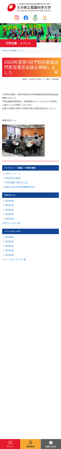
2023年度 (9, 214)
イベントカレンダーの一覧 (14, 259)
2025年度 (9, 205)
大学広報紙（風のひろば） (17, 182)
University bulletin (13, 178)
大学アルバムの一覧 (11, 223)
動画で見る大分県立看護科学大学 (20, 187)
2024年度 (9, 210)
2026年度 (9, 201)
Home (5, 51)
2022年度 (9, 219)
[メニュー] (10, 444)
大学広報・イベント (17, 51)
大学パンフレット (13, 173)
